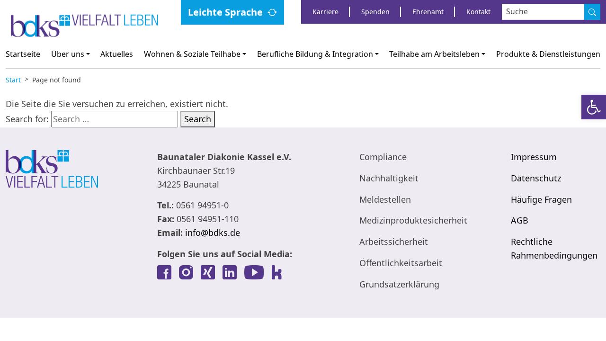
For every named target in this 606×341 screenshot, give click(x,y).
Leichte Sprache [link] (225, 12)
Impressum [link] (534, 156)
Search (197, 119)
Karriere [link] (325, 11)
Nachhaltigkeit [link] (389, 178)
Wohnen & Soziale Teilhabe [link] (192, 54)
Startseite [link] (23, 54)
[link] (593, 107)
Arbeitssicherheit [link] (393, 241)
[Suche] (592, 12)
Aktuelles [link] (116, 54)
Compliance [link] (383, 156)
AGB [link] (519, 220)
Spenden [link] (375, 11)
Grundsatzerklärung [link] (399, 284)
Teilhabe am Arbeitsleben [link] (434, 54)
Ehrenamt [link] (428, 11)
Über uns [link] (67, 54)
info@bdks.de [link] (212, 232)
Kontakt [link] (478, 11)
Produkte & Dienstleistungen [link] (548, 54)
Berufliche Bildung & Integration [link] (315, 54)
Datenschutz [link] (536, 178)
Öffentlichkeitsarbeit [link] (400, 263)
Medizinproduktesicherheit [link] (413, 220)
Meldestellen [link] (385, 199)
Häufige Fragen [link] (541, 199)
